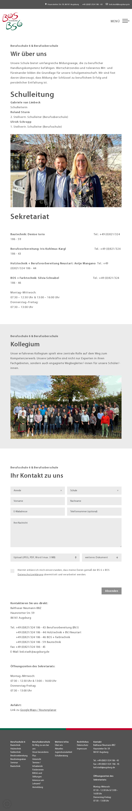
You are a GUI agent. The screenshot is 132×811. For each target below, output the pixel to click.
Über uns (59, 745)
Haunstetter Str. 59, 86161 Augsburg (63, 4)
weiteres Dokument (101, 557)
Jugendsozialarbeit (63, 752)
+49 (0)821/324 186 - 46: (31, 637)
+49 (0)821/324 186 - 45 (30, 647)
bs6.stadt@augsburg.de (119, 4)
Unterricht (36, 759)
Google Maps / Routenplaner (38, 710)
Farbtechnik (15, 752)
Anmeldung (37, 787)
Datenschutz (82, 745)
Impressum (82, 749)
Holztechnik (15, 749)
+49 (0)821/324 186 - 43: (31, 627)
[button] (7, 804)
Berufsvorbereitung (19, 756)
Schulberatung (61, 756)
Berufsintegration (18, 759)
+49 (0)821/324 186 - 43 (92, 4)
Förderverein (38, 770)
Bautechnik (15, 745)
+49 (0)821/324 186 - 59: (31, 642)
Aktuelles (59, 749)
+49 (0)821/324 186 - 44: (31, 632)
